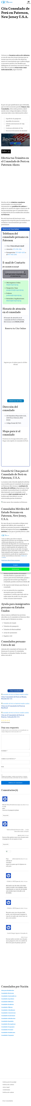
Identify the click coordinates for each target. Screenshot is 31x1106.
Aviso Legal (6, 1087)
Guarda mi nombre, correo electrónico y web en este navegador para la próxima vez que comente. (15, 777)
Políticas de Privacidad (9, 1082)
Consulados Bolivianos (7, 1001)
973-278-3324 (17, 249)
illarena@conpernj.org (13, 301)
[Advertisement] (15, 38)
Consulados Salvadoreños (8, 1018)
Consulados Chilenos (7, 1007)
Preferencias (15, 569)
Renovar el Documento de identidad (16, 130)
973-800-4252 (20, 252)
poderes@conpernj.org (13, 295)
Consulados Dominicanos (8, 1032)
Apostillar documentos (12, 121)
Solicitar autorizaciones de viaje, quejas (15, 124)
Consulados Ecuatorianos (8, 1015)
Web (2, 766)
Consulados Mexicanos (7, 993)
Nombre (4, 751)
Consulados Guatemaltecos (8, 996)
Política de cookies (8, 1092)
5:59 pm (25, 908)
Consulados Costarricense (8, 1013)
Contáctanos (6, 1089)
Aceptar (15, 565)
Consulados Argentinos (7, 999)
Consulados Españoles (7, 1021)
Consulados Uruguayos (7, 1035)
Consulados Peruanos (7, 1029)
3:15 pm (25, 937)
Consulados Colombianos (8, 1010)
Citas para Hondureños (7, 990)
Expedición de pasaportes (13, 118)
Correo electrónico (8, 758)
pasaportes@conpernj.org (14, 290)
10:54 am (25, 859)
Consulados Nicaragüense (8, 1024)
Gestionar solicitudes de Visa (14, 128)
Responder (6, 815)
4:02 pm (27, 835)
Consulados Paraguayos (7, 1027)
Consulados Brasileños (7, 1004)
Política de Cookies (8, 1084)
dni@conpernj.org (12, 285)
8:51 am (27, 804)
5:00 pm (25, 881)
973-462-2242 (12, 254)
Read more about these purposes (11, 560)
